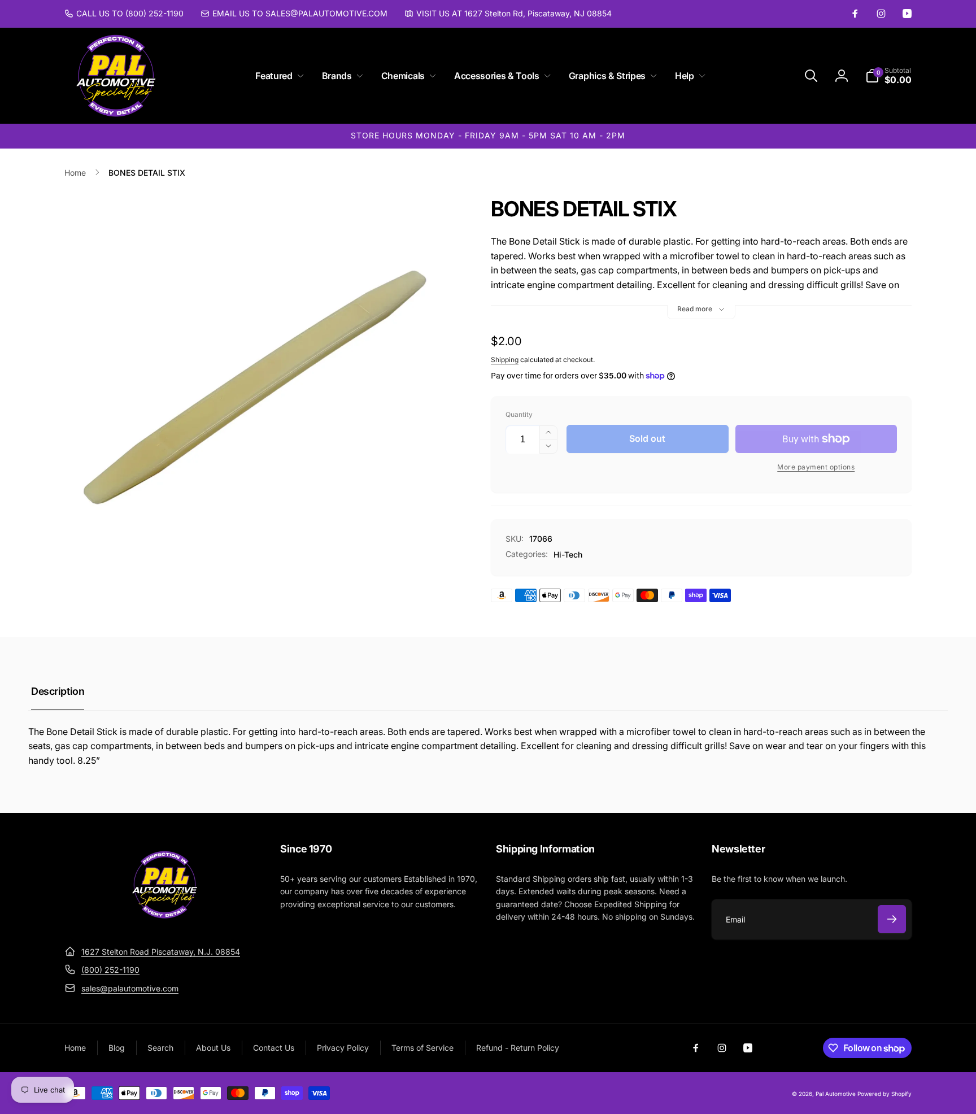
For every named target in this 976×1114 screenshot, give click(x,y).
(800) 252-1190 (110, 969)
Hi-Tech (568, 554)
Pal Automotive (836, 1093)
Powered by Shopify (884, 1093)
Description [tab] (57, 691)
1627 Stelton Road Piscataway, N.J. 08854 (160, 951)
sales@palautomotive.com (129, 988)
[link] (124, 13)
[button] (277, 76)
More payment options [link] (816, 467)
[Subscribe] (892, 919)
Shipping (504, 359)
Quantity (519, 414)
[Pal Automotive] (164, 923)
